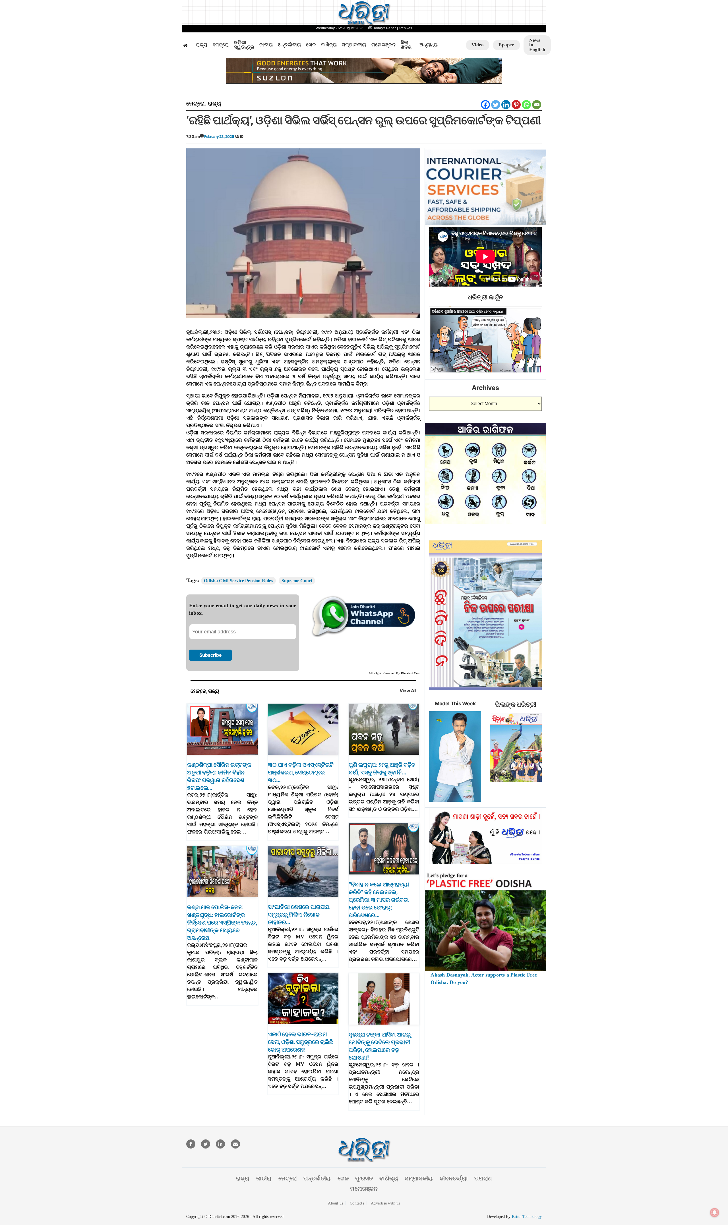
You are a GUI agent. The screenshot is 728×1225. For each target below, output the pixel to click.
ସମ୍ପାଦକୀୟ (354, 44)
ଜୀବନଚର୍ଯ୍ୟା (454, 1178)
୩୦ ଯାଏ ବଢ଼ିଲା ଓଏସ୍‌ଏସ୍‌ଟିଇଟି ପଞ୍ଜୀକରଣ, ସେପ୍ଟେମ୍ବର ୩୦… (301, 772)
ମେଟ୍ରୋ (221, 44)
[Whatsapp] (526, 104)
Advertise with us (385, 1203)
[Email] (536, 104)
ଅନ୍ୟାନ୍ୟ (428, 44)
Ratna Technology (527, 1216)
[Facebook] (485, 104)
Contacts (357, 1203)
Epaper (506, 44)
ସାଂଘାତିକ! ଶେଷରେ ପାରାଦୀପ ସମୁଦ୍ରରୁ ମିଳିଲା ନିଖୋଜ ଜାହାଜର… (299, 914)
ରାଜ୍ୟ (202, 44)
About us (335, 1203)
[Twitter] (495, 104)
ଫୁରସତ (364, 1178)
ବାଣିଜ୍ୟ (329, 44)
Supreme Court (297, 580)
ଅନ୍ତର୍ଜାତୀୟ (289, 44)
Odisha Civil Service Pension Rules (238, 580)
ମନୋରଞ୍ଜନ (383, 44)
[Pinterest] (516, 104)
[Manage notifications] (714, 1212)
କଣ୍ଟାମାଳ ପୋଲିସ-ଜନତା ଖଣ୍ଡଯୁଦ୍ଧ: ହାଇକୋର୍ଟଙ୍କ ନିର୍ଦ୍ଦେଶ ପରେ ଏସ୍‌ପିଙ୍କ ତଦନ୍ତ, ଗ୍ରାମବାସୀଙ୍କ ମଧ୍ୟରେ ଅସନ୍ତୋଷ (222, 922)
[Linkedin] (505, 104)
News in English (537, 45)
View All (408, 690)
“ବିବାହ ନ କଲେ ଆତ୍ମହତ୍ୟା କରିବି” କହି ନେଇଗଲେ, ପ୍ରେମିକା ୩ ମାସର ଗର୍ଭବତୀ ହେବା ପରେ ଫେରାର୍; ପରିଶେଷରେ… (379, 900)
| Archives (404, 28)
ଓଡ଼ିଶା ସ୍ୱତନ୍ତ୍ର (244, 45)
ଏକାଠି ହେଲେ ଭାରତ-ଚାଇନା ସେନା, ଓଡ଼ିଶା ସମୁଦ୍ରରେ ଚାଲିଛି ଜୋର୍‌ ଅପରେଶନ (300, 1042)
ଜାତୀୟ (266, 44)
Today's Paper (385, 28)
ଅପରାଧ (483, 1178)
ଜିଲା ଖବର (406, 45)
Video (477, 44)
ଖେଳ (311, 44)
